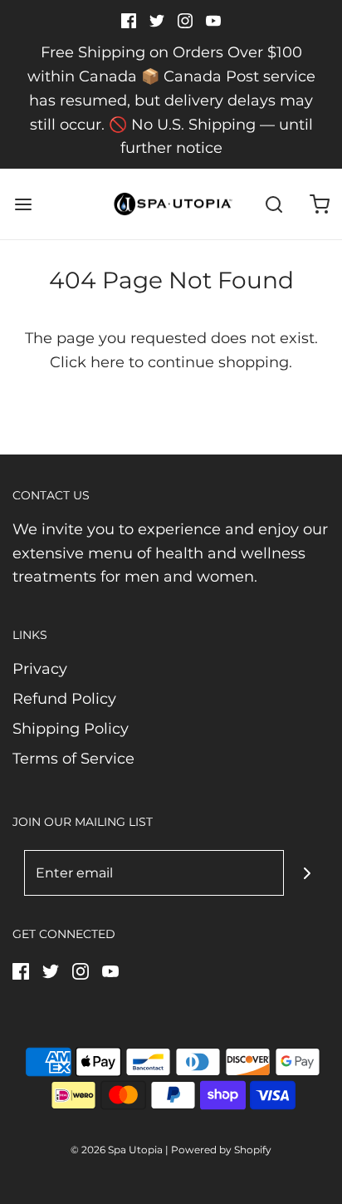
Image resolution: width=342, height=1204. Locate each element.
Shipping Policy (70, 729)
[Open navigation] (23, 204)
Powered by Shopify (221, 1149)
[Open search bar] (273, 204)
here (107, 362)
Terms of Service (73, 758)
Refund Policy (64, 699)
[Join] (307, 873)
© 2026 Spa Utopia (117, 1149)
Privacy (39, 669)
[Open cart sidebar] (319, 204)
